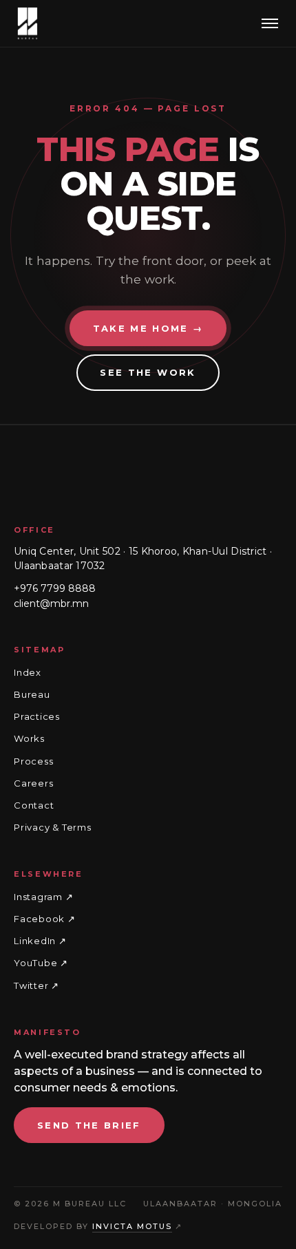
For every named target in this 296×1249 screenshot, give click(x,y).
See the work (147, 372)
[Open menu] (269, 23)
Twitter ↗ (36, 985)
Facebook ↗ (45, 918)
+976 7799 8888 (55, 588)
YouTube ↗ (41, 963)
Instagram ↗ (44, 896)
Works (29, 738)
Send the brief (89, 1125)
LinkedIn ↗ (40, 940)
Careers (33, 783)
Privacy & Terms (53, 827)
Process (33, 761)
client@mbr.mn (51, 603)
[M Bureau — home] (27, 23)
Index (27, 672)
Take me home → (148, 328)
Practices (37, 716)
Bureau (32, 694)
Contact (34, 805)
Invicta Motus (132, 1226)
